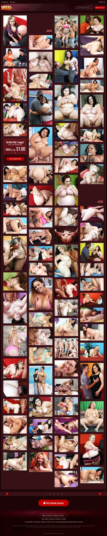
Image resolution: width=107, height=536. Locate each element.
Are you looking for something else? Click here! (54, 515)
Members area (102, 2)
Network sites (5, 2)
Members (46, 519)
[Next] (100, 494)
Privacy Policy (80, 522)
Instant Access (58, 519)
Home (43, 519)
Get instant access (100, 7)
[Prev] (7, 494)
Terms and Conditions (29, 522)
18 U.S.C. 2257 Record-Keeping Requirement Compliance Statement (64, 522)
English (13, 2)
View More (64, 519)
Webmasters (43, 522)
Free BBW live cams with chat (84, 7)
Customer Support (37, 522)
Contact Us (49, 522)
